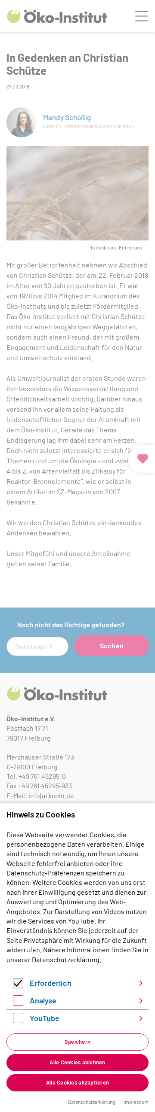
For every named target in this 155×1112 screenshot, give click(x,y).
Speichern (77, 1041)
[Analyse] (18, 1003)
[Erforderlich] (18, 985)
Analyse (43, 1000)
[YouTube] (18, 1020)
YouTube (44, 1018)
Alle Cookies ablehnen (77, 1062)
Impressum (136, 1102)
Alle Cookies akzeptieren (77, 1082)
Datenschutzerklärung (65, 959)
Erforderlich (50, 982)
